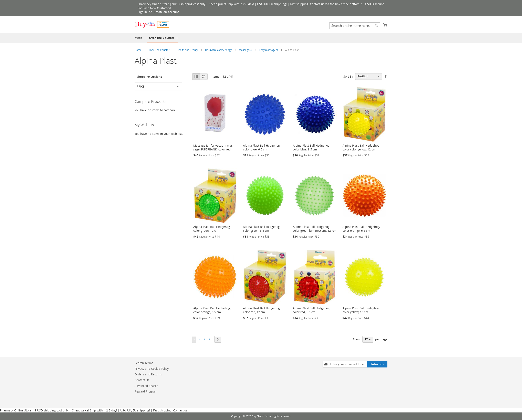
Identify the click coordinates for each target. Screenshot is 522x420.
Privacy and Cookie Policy (152, 369)
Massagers (245, 50)
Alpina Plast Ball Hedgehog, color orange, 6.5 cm (361, 228)
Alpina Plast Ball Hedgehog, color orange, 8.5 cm (212, 310)
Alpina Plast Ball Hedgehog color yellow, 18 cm (361, 310)
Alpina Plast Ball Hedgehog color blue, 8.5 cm (311, 147)
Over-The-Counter (159, 50)
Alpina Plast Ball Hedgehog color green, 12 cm (211, 228)
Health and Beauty (187, 50)
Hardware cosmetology (218, 50)
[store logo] (152, 24)
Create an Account (166, 12)
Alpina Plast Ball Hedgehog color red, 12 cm (261, 310)
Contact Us (142, 380)
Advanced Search (146, 386)
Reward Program (146, 391)
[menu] (261, 38)
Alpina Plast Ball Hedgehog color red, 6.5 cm (311, 310)
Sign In (142, 12)
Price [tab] (141, 86)
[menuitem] (138, 38)
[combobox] (354, 25)
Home (138, 50)
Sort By (348, 76)
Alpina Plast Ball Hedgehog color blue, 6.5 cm (261, 147)
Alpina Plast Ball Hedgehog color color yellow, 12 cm (361, 147)
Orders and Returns (148, 374)
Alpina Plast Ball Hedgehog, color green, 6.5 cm (261, 228)
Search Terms (144, 363)
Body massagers (269, 50)
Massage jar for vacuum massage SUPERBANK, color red (213, 147)
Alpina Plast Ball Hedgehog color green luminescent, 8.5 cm (314, 228)
